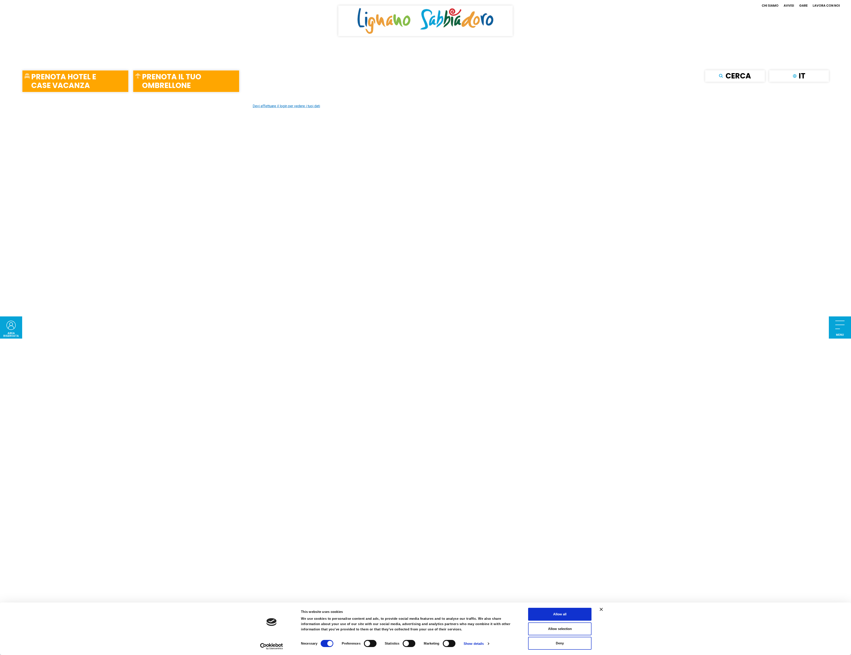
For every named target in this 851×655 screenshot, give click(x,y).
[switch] (370, 643)
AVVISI (789, 5)
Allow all (559, 614)
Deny (560, 643)
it (802, 75)
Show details (474, 643)
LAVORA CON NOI (826, 5)
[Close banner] (601, 609)
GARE (803, 5)
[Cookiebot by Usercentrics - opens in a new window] (271, 646)
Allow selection (560, 629)
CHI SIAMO (770, 5)
